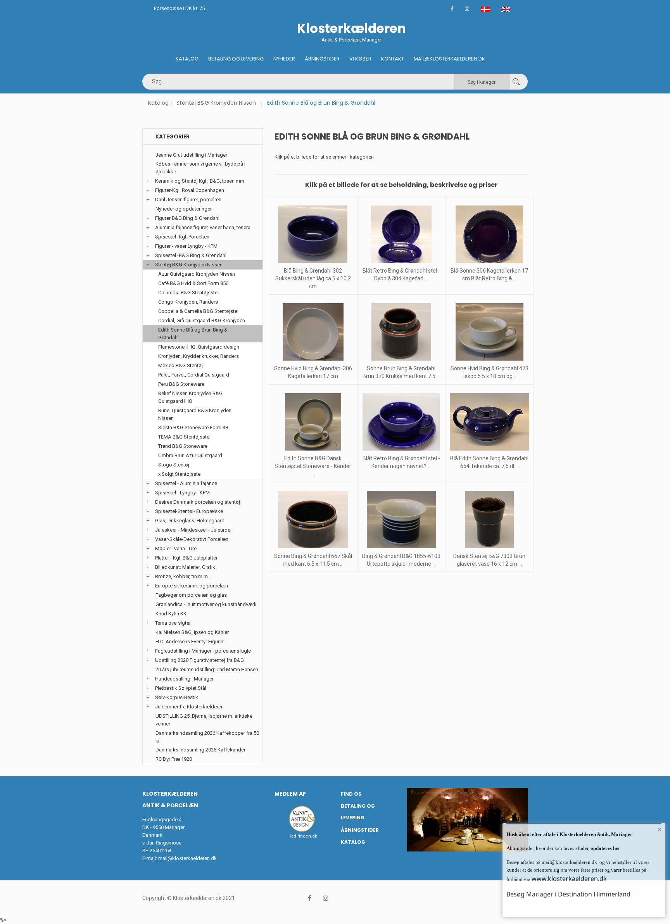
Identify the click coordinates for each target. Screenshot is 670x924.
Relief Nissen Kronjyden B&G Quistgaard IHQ (190, 397)
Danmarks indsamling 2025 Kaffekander (200, 750)
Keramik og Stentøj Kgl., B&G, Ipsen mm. (200, 181)
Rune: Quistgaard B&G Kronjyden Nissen (194, 414)
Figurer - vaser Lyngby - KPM (186, 246)
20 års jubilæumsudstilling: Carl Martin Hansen (206, 669)
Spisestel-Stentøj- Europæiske (189, 511)
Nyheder (284, 58)
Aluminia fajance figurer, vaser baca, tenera (202, 227)
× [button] (659, 829)
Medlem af (290, 794)
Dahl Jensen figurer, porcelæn (188, 199)
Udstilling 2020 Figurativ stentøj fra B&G (199, 660)
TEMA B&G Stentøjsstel (184, 437)
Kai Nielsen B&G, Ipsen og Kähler (192, 632)
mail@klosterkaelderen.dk (187, 858)
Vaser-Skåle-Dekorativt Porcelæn (191, 539)
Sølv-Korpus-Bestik (176, 697)
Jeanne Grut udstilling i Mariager (191, 155)
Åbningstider (322, 58)
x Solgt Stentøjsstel (180, 474)
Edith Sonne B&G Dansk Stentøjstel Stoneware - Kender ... (313, 466)
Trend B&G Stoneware (182, 446)
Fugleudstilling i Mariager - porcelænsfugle (203, 651)
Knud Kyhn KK (170, 614)
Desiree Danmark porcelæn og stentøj (197, 502)
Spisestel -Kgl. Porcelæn (182, 237)
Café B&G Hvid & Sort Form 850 (193, 283)
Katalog (187, 58)
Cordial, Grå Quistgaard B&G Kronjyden (201, 320)
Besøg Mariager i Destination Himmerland (568, 894)
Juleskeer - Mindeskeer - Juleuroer (193, 530)
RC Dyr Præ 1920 (173, 759)
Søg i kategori (482, 82)
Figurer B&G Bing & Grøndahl (187, 218)
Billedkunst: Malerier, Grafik (185, 567)
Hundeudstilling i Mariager (184, 679)
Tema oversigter (173, 623)
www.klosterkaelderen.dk (569, 878)
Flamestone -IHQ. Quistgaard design (198, 347)
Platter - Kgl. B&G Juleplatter (186, 558)
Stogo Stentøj (173, 465)
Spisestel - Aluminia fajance (186, 483)
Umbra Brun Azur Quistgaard (190, 455)
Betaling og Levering (236, 58)
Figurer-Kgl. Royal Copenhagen (189, 190)
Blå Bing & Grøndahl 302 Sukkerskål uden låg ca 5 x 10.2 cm (313, 278)
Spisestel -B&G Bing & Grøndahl (190, 255)
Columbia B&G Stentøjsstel (188, 292)
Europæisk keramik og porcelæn (191, 586)
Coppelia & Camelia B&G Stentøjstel (198, 311)
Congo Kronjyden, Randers (188, 302)
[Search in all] (516, 82)
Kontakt (392, 58)
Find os (351, 794)
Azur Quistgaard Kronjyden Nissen (196, 274)
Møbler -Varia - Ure (176, 548)
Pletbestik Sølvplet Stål (180, 688)
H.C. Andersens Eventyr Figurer (189, 641)
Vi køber (360, 58)
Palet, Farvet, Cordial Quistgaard (193, 375)
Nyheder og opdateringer (183, 209)
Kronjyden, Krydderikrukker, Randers (198, 356)
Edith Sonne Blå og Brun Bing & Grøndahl (193, 333)
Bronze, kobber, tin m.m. (182, 576)
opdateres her (604, 848)
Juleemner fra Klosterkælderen (189, 707)
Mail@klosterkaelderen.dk (449, 58)
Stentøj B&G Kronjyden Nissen (216, 103)
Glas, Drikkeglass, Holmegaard (189, 520)
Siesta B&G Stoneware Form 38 (193, 427)
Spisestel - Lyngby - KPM (182, 493)
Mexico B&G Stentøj (180, 365)
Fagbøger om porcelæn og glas (191, 595)
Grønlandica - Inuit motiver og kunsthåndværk (206, 604)
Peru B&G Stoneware (181, 384)
